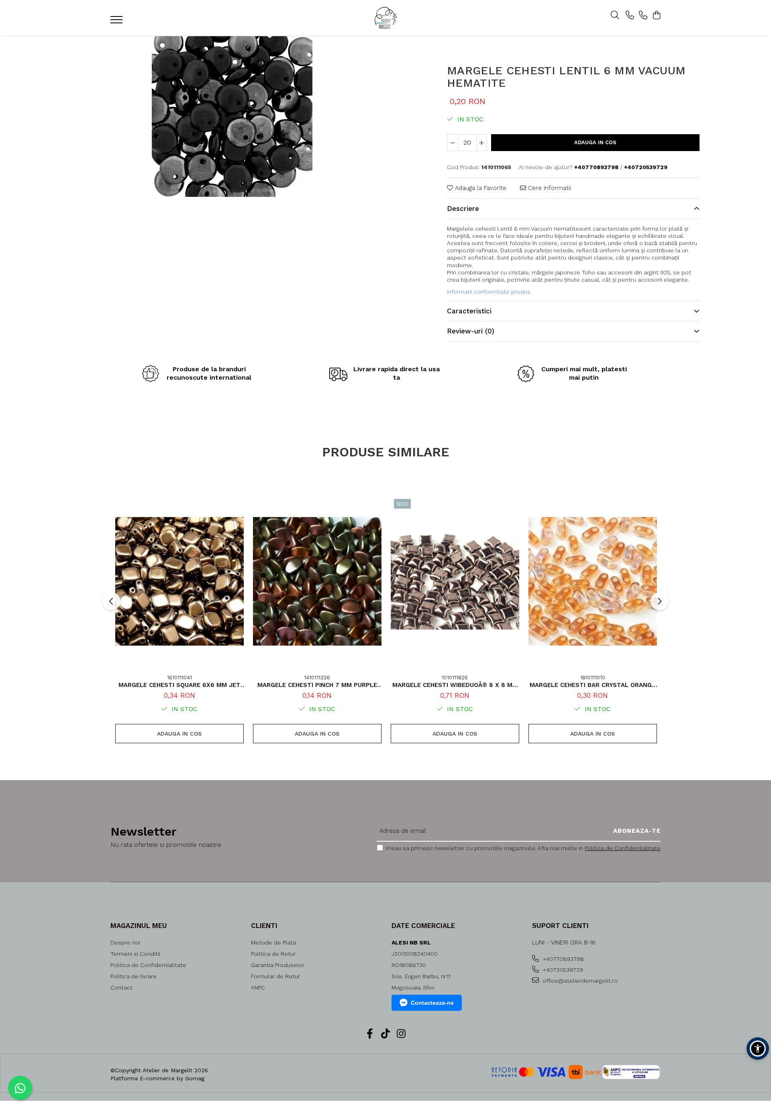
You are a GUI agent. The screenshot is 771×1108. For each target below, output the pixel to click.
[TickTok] (386, 1034)
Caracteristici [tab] (469, 311)
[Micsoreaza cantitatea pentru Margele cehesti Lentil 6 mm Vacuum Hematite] (452, 142)
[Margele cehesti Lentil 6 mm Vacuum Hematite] (232, 116)
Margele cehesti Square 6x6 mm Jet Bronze (179, 685)
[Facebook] (370, 1034)
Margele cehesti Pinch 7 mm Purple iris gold (317, 685)
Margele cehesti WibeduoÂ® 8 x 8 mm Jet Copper (455, 685)
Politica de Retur (273, 954)
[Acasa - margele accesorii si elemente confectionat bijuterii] (385, 18)
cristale (518, 272)
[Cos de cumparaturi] (656, 15)
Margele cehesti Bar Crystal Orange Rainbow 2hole (592, 685)
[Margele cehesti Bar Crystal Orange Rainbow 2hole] (592, 581)
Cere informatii (548, 188)
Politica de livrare (133, 976)
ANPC (258, 987)
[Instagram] (401, 1034)
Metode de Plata (273, 942)
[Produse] (117, 22)
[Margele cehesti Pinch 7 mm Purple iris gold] (317, 581)
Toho (588, 272)
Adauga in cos (595, 142)
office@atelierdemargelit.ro (579, 980)
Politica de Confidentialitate (623, 848)
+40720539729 (562, 970)
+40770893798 (562, 959)
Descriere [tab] (463, 208)
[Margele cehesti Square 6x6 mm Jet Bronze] (179, 581)
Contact (121, 987)
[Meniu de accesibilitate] (758, 1048)
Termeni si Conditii (135, 954)
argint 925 (657, 272)
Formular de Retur (275, 976)
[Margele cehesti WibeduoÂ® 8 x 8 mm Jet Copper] (455, 581)
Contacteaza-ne (432, 1003)
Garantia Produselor (277, 965)
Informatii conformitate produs (488, 291)
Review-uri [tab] (470, 331)
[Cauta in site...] (615, 15)
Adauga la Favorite (479, 188)
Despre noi (125, 942)
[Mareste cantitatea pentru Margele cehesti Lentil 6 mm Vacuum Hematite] (481, 142)
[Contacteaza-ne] (630, 15)
